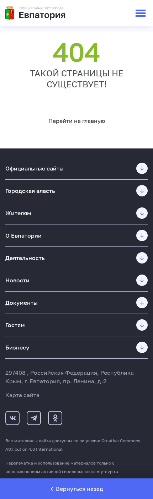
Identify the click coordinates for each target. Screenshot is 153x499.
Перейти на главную (76, 120)
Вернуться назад (79, 488)
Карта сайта (22, 394)
